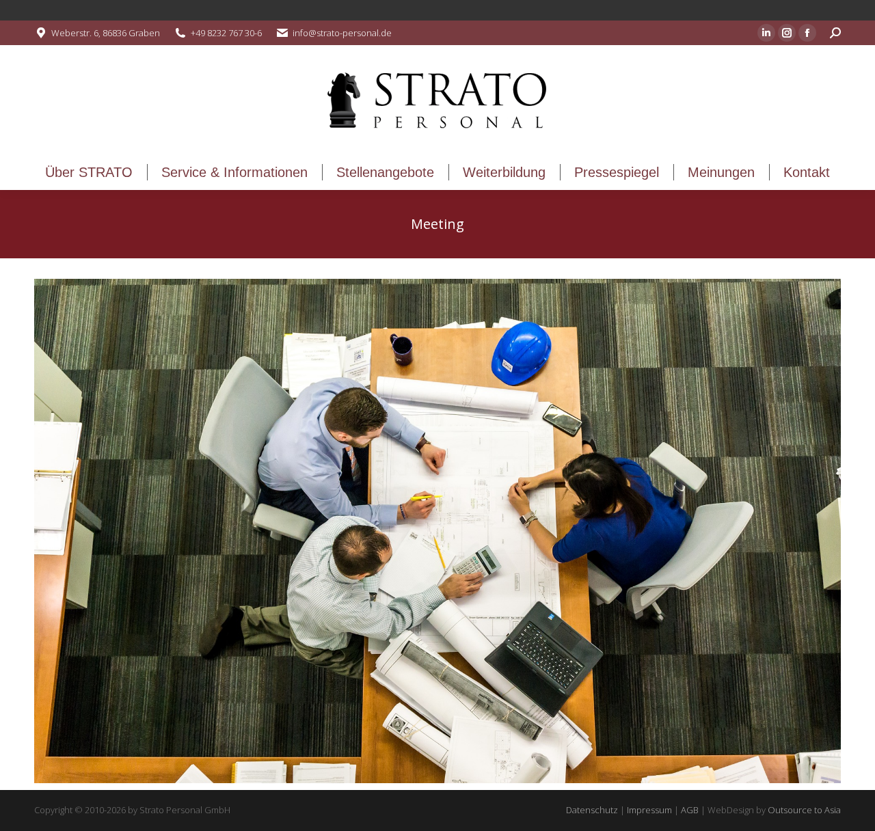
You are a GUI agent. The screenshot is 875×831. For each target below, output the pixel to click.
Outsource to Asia (804, 810)
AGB (690, 810)
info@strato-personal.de (342, 33)
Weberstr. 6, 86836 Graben (105, 33)
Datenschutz (592, 810)
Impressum (649, 810)
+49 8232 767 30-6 (226, 33)
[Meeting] (437, 531)
